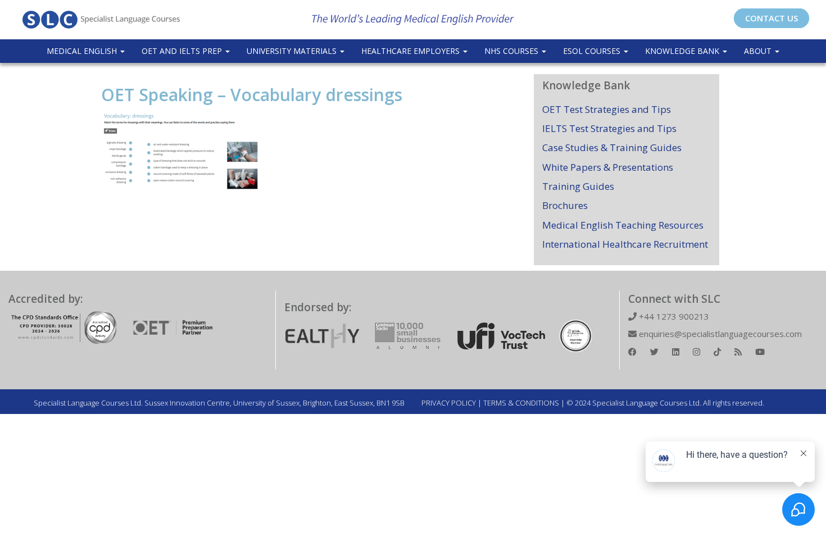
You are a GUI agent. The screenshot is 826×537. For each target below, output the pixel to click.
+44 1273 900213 (673, 316)
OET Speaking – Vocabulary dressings (251, 94)
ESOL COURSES (593, 50)
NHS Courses (512, 50)
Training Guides (578, 186)
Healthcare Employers (411, 50)
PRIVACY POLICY (448, 403)
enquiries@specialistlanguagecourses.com (719, 333)
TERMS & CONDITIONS (521, 403)
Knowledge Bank (683, 50)
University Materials (293, 50)
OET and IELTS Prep (183, 50)
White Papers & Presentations (607, 167)
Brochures (565, 205)
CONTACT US (771, 18)
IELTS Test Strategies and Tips (609, 128)
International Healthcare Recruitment (625, 244)
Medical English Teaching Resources (623, 225)
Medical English (83, 50)
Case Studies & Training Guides (612, 147)
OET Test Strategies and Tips (606, 109)
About (759, 50)
